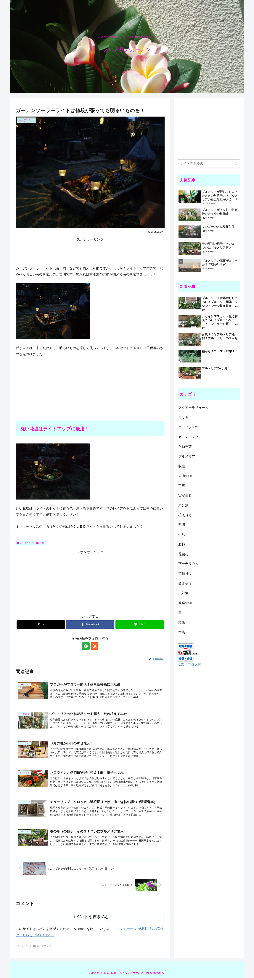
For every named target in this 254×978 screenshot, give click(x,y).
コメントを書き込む (90, 916)
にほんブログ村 (189, 664)
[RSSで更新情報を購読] (94, 646)
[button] (236, 163)
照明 (41, 543)
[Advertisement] (90, 250)
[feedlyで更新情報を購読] (86, 646)
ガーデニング (26, 543)
